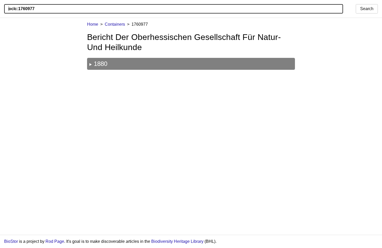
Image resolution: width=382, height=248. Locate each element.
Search (366, 8)
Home (92, 24)
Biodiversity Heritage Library (177, 241)
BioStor (11, 241)
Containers (115, 24)
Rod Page (54, 241)
